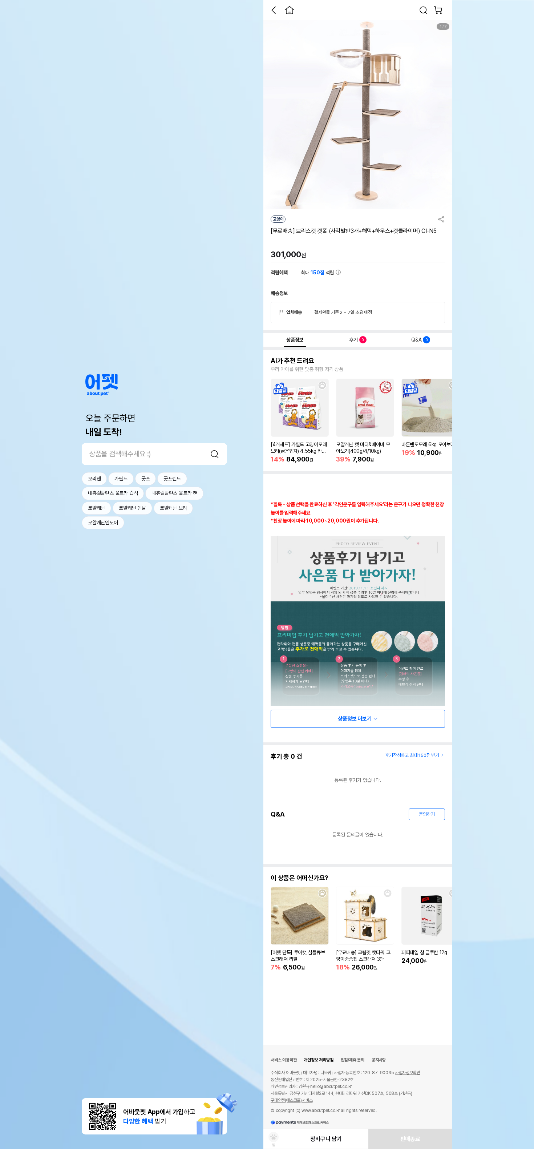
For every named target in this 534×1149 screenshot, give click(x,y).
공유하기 (441, 219)
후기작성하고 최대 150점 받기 (412, 755)
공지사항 (379, 1060)
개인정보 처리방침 (318, 1060)
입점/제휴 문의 (352, 1060)
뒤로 (273, 10)
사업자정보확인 (407, 1072)
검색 (214, 453)
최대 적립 (318, 272)
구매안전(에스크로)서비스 (291, 1100)
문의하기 (426, 814)
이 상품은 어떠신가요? (299, 878)
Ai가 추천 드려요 (292, 360)
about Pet (101, 385)
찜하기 (322, 385)
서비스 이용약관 (283, 1060)
